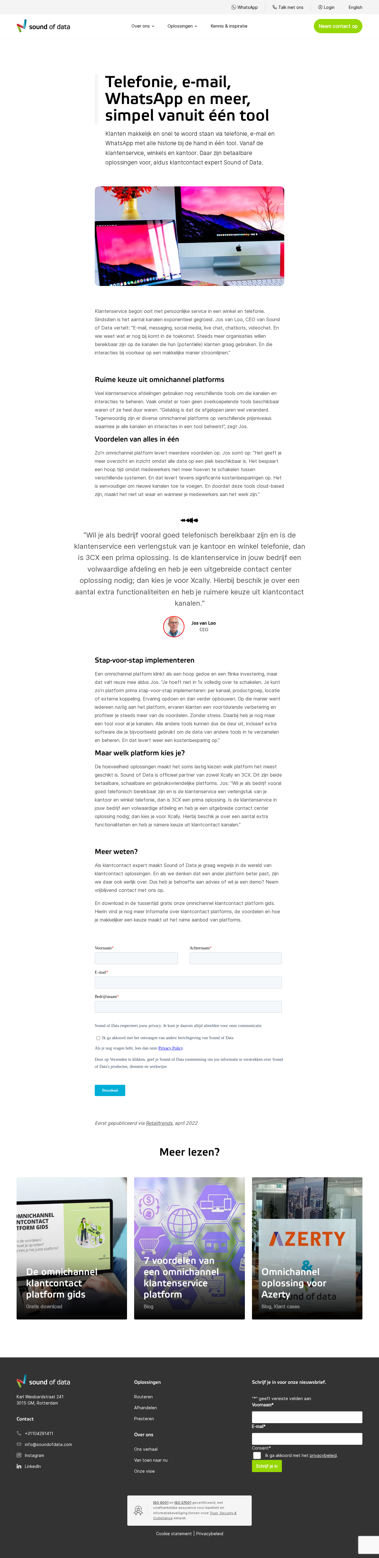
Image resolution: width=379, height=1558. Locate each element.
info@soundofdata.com (48, 1444)
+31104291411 (39, 1433)
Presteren (144, 1418)
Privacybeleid (209, 1533)
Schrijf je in (267, 1466)
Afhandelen (145, 1407)
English (355, 7)
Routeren (143, 1396)
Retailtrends (159, 1123)
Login (329, 7)
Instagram (34, 1455)
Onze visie (144, 1471)
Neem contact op (338, 26)
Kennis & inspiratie (229, 26)
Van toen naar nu (151, 1460)
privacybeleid (323, 1455)
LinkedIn (33, 1466)
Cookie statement (174, 1533)
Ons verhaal (146, 1449)
